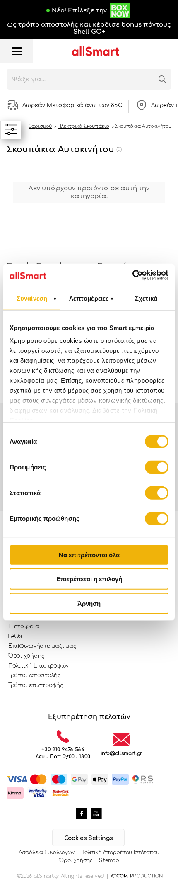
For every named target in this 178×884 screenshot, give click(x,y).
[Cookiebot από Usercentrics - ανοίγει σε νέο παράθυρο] (132, 275)
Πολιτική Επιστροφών (38, 666)
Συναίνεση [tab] (32, 297)
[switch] (156, 467)
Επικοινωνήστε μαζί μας (42, 646)
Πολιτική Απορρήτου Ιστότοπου (119, 852)
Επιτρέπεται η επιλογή (89, 579)
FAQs (15, 636)
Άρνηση (89, 603)
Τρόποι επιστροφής (35, 685)
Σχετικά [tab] (146, 297)
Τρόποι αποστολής (34, 675)
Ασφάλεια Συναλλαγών (46, 852)
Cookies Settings (88, 838)
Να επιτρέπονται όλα (89, 554)
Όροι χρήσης (26, 656)
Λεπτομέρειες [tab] (89, 297)
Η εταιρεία (23, 626)
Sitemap (109, 860)
